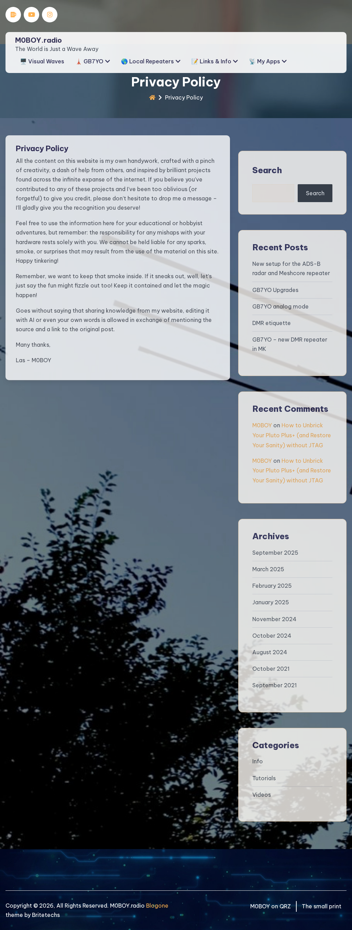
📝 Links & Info (211, 61)
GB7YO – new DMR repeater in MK (289, 344)
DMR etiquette (271, 323)
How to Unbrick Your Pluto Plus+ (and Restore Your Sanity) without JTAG (291, 435)
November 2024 (274, 619)
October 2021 (270, 668)
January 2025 (270, 602)
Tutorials (264, 778)
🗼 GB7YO (89, 61)
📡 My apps (264, 61)
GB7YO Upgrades (275, 289)
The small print (321, 906)
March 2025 (268, 569)
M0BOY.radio (38, 40)
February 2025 (272, 585)
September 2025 (275, 552)
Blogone (157, 905)
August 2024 (269, 652)
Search (267, 170)
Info (257, 761)
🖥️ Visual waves (42, 61)
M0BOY (262, 425)
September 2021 (274, 685)
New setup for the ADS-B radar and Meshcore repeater (291, 268)
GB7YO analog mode (280, 306)
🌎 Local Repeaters (147, 61)
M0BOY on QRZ (270, 906)
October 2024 (272, 635)
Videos (261, 794)
